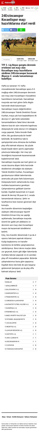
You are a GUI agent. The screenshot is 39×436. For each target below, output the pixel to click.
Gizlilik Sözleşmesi (18, 417)
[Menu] (2, 2)
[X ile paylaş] (6, 29)
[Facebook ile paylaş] (13, 29)
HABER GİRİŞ (20, 59)
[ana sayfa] (37, 3)
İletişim (9, 417)
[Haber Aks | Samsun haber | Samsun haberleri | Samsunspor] (19, 3)
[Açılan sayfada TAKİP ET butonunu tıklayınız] (6, 59)
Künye (4, 417)
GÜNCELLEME (31, 59)
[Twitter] (22, 433)
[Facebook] (17, 433)
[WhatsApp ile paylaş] (21, 29)
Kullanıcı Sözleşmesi (31, 417)
